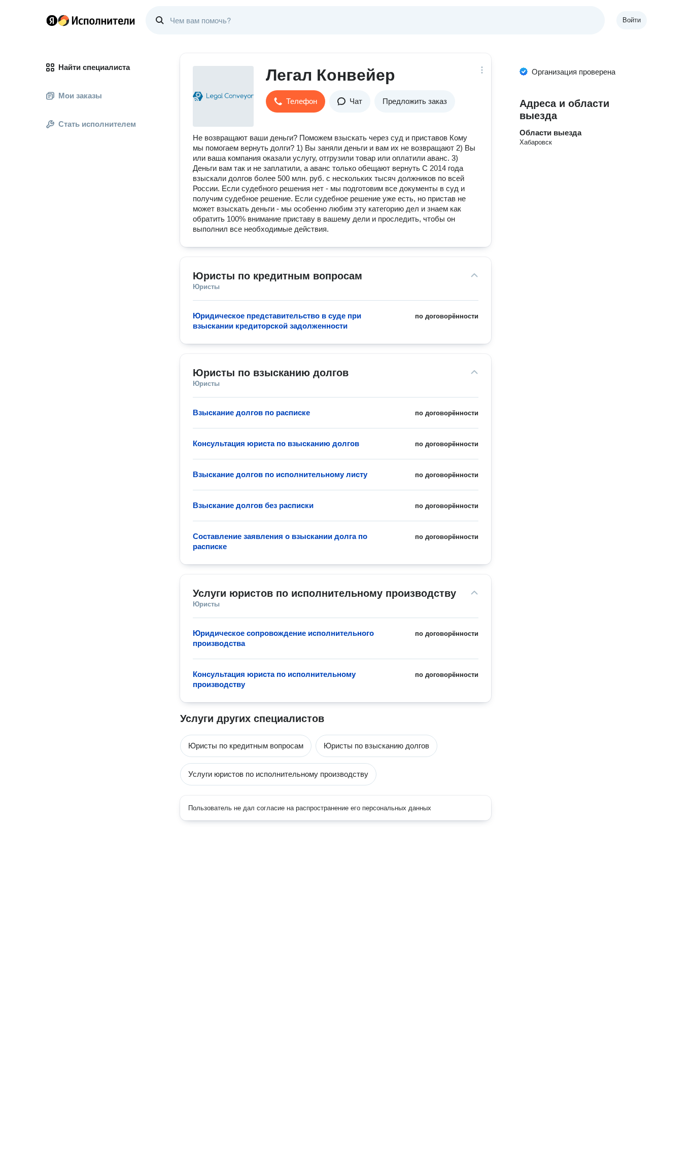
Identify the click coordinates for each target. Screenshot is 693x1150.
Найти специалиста (94, 67)
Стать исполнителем (97, 124)
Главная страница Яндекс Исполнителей (90, 20)
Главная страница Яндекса (51, 20)
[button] (295, 101)
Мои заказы (80, 95)
